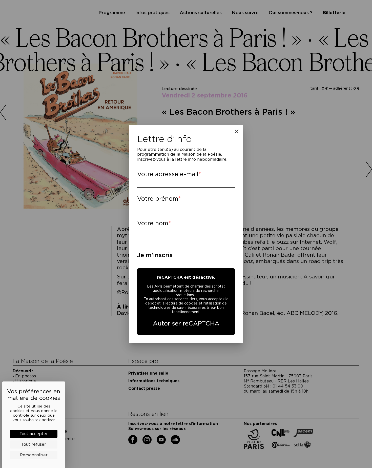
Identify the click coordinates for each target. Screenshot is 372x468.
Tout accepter (33, 433)
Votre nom (152, 223)
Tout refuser (33, 444)
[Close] (236, 131)
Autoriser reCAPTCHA (186, 323)
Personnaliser (34, 455)
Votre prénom (157, 198)
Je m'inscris (155, 255)
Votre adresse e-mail (167, 174)
